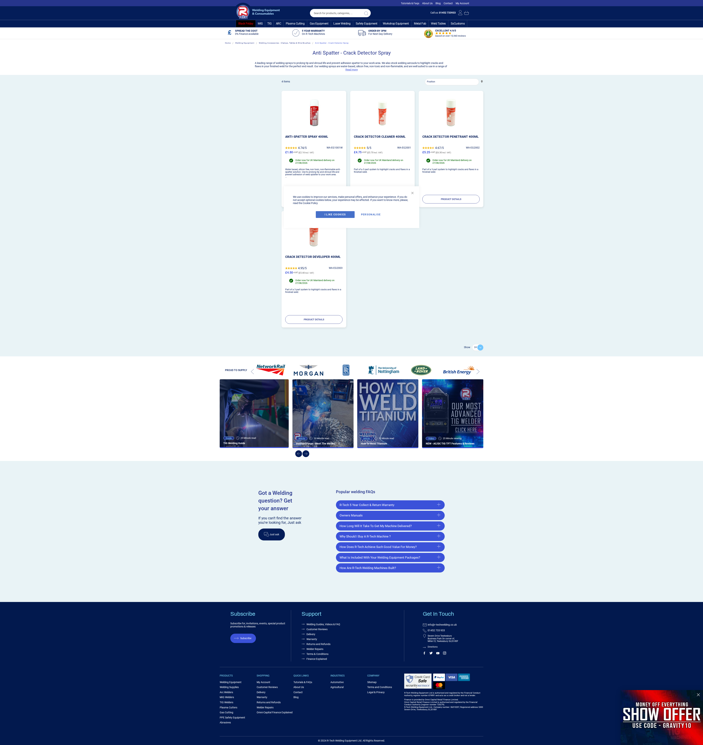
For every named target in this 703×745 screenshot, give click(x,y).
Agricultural (337, 687)
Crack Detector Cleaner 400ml (380, 136)
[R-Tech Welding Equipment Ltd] (257, 12)
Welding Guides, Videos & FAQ (323, 624)
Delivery (310, 634)
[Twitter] (431, 653)
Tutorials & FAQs (302, 682)
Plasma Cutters (228, 707)
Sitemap (372, 682)
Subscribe (245, 638)
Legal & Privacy (376, 692)
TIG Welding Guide (234, 443)
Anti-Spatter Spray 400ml (306, 136)
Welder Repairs (314, 649)
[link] (662, 717)
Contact (448, 3)
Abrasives (225, 722)
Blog (438, 3)
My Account (462, 3)
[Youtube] (437, 653)
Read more (351, 69)
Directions (433, 647)
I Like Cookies (335, 214)
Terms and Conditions (379, 687)
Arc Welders (226, 692)
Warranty (311, 639)
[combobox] (340, 13)
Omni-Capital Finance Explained (275, 712)
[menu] (351, 23)
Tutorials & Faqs (410, 3)
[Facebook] (424, 653)
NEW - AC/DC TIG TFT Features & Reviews (450, 443)
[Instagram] (444, 653)
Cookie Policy (310, 203)
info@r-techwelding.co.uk (442, 624)
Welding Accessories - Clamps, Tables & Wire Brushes (284, 43)
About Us (427, 3)
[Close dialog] (698, 695)
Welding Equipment (244, 43)
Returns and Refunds (318, 644)
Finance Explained (316, 658)
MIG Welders (227, 697)
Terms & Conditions (317, 654)
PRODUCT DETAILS (451, 199)
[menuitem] (246, 23)
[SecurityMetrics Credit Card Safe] (418, 688)
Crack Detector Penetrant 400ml (450, 136)
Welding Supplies (229, 687)
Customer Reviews (317, 629)
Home (228, 43)
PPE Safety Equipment (232, 717)
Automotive (337, 682)
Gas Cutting (226, 712)
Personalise (371, 214)
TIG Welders (226, 702)
